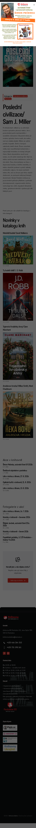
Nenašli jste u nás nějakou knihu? (18, 567)
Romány (8, 99)
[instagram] (8, 653)
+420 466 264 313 (14, 642)
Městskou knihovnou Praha (21, 696)
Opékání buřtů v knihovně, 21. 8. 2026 (17, 482)
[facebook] (4, 653)
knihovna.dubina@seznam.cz (12, 637)
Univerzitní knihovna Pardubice (13, 688)
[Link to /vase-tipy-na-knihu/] (18, 559)
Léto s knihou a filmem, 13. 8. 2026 (16, 488)
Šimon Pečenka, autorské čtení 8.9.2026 (18, 464)
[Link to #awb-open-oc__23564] (31, 15)
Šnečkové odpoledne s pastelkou (15, 470)
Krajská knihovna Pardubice (12, 686)
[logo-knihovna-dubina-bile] (12, 616)
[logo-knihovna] (10, 14)
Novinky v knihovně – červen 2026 (15, 531)
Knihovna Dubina (13, 816)
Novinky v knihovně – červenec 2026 (16, 517)
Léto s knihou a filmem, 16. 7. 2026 (16, 511)
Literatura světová (20, 96)
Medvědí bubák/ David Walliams (15, 233)
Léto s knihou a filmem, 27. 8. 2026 (16, 476)
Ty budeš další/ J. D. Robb (13, 270)
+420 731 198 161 (14, 647)
